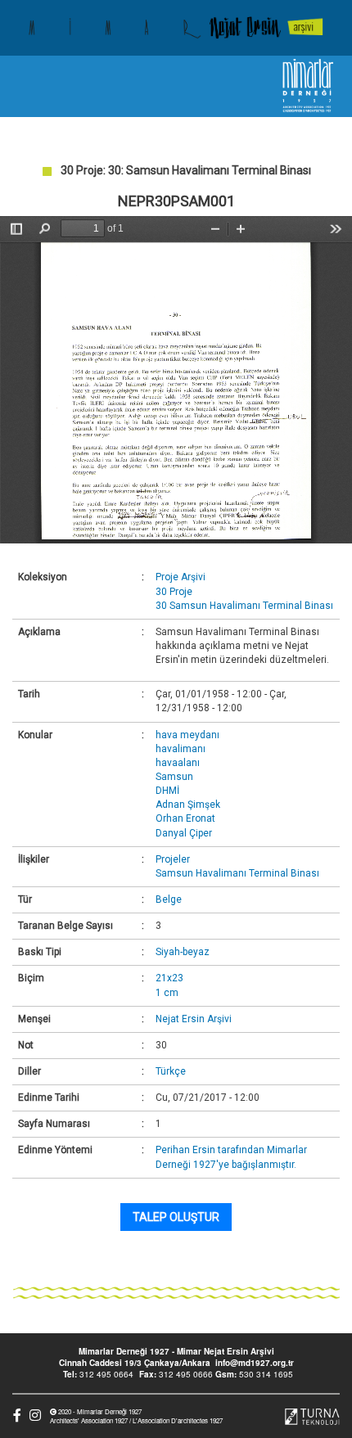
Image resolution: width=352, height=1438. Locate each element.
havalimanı (180, 749)
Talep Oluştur (176, 1217)
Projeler (173, 859)
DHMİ (167, 790)
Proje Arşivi (180, 577)
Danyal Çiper (184, 833)
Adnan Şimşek (188, 804)
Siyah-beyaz (183, 952)
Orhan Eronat (185, 818)
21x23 (169, 978)
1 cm (167, 992)
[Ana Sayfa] (176, 28)
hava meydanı (187, 735)
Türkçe (171, 1071)
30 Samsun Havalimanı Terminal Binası (244, 605)
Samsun (174, 776)
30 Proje (174, 591)
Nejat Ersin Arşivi (194, 1019)
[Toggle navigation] (27, 86)
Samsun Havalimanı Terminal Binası (237, 873)
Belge (169, 899)
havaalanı (178, 763)
